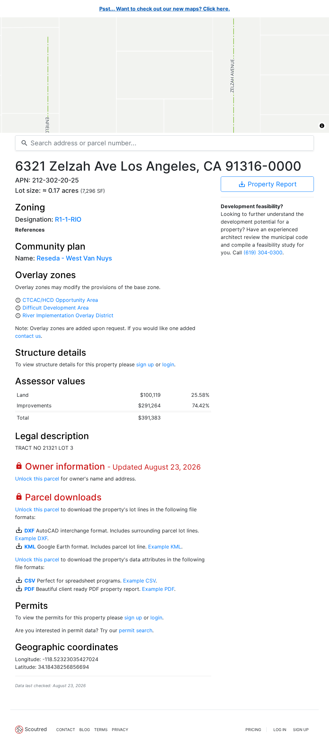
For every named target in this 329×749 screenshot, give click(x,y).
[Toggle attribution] (322, 126)
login (168, 364)
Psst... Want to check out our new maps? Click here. (164, 8)
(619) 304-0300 (263, 252)
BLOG (84, 729)
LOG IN (279, 729)
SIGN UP (301, 729)
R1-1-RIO (68, 219)
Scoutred (36, 729)
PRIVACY (120, 729)
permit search (135, 630)
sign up (145, 364)
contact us (28, 336)
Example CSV (139, 580)
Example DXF (31, 538)
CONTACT (65, 729)
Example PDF (158, 589)
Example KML (164, 546)
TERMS (101, 729)
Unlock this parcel (37, 478)
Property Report (267, 184)
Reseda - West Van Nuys (74, 258)
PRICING (253, 729)
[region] (164, 75)
